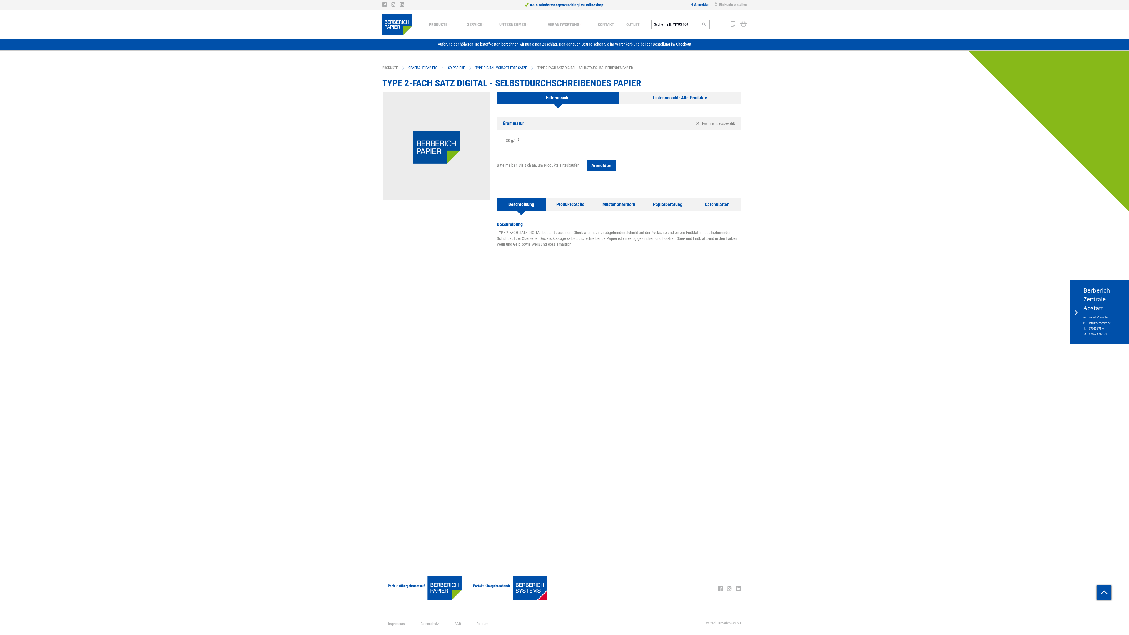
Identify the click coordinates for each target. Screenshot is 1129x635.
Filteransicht (558, 98)
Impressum (396, 623)
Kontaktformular (1098, 317)
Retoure (482, 623)
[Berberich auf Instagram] (395, 4)
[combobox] (680, 24)
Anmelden (701, 4)
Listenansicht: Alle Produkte (680, 98)
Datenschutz (429, 623)
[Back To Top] (1104, 592)
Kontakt (606, 24)
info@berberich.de (1100, 323)
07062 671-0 (1096, 328)
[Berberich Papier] (397, 24)
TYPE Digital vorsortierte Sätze (501, 68)
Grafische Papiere (422, 68)
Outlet (633, 24)
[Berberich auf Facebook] (386, 4)
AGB (458, 623)
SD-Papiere (456, 68)
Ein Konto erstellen (733, 4)
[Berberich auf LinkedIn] (402, 4)
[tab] (558, 98)
